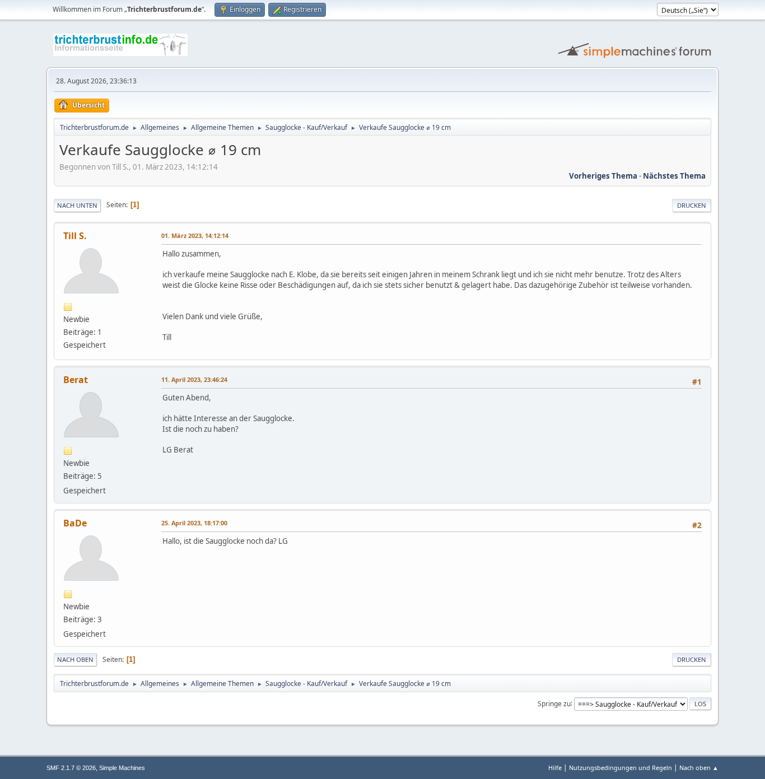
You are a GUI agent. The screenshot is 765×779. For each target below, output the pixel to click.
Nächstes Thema (674, 176)
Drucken (691, 205)
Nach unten (77, 205)
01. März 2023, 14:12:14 (194, 235)
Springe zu (554, 703)
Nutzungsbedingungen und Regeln (620, 767)
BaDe (75, 523)
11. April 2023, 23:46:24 (194, 379)
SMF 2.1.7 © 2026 (71, 767)
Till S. (75, 236)
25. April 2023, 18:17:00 (194, 523)
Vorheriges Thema (603, 176)
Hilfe (555, 767)
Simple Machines (122, 767)
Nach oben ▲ (699, 767)
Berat (75, 380)
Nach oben (75, 659)
